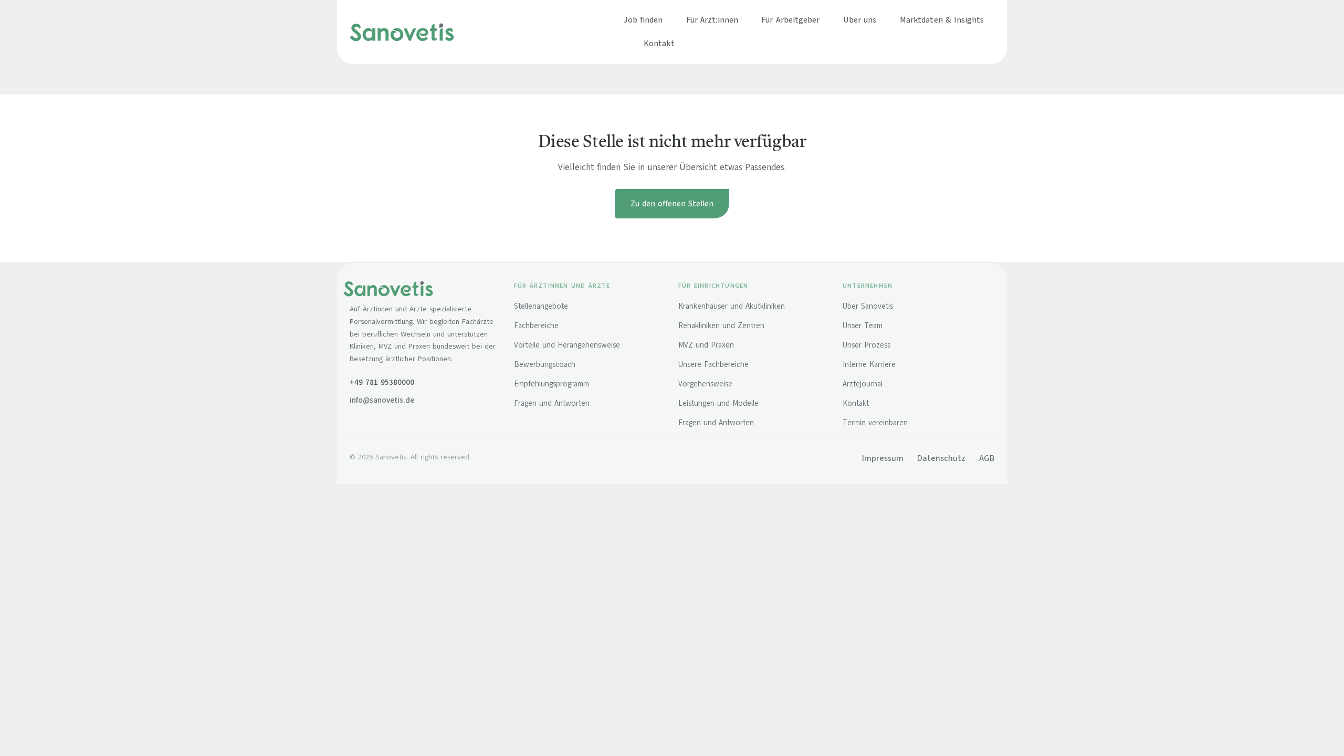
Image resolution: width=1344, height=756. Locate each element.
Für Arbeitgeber (790, 19)
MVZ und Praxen (706, 345)
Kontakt (659, 43)
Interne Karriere (869, 364)
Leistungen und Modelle (718, 403)
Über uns (860, 19)
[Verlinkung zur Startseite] (402, 31)
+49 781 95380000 (382, 382)
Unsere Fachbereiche (713, 364)
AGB (986, 458)
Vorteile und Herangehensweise (567, 345)
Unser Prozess (866, 345)
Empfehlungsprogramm (551, 384)
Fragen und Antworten (552, 403)
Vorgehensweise (705, 384)
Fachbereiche (536, 325)
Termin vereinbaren (875, 422)
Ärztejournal (863, 384)
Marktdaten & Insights (942, 19)
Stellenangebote (541, 306)
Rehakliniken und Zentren (721, 325)
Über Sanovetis (868, 306)
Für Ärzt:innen (712, 19)
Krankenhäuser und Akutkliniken (731, 306)
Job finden (643, 19)
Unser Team (863, 325)
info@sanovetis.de (382, 400)
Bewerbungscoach (544, 364)
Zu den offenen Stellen (672, 203)
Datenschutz (941, 458)
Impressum (883, 458)
